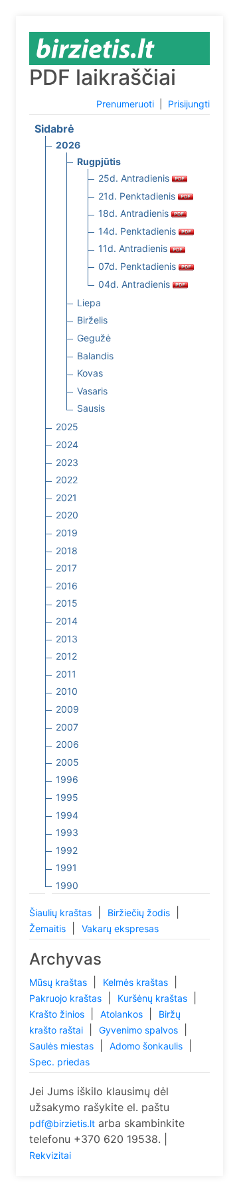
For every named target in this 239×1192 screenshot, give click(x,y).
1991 (66, 867)
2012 (66, 656)
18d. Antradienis (134, 213)
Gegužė (94, 337)
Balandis (95, 355)
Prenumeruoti (125, 103)
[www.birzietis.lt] (95, 47)
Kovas (90, 373)
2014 (67, 620)
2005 (67, 762)
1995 (67, 797)
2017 (66, 567)
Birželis (92, 320)
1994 (67, 815)
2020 (67, 514)
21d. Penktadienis (138, 196)
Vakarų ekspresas (120, 928)
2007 (67, 727)
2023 (67, 462)
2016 (67, 585)
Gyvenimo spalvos (140, 1030)
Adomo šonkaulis (147, 1045)
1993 (67, 832)
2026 (68, 144)
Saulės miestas (62, 1045)
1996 (67, 779)
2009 (67, 709)
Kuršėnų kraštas (154, 998)
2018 (67, 550)
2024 (67, 444)
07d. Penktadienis (138, 266)
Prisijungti (189, 103)
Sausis (91, 408)
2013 (67, 638)
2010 (67, 691)
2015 (67, 603)
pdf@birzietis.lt (62, 1123)
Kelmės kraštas (137, 982)
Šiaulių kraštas (61, 912)
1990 (67, 885)
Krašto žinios (58, 1014)
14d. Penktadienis (138, 231)
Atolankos (122, 1014)
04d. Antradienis (135, 284)
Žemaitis (48, 928)
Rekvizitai (50, 1155)
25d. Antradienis (135, 178)
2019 (67, 532)
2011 (66, 674)
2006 (67, 744)
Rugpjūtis (99, 161)
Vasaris (92, 390)
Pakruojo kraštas (66, 998)
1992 (67, 850)
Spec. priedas (59, 1061)
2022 (67, 479)
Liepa (89, 302)
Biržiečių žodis (140, 912)
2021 (66, 497)
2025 (67, 426)
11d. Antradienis (134, 248)
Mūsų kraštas (59, 982)
